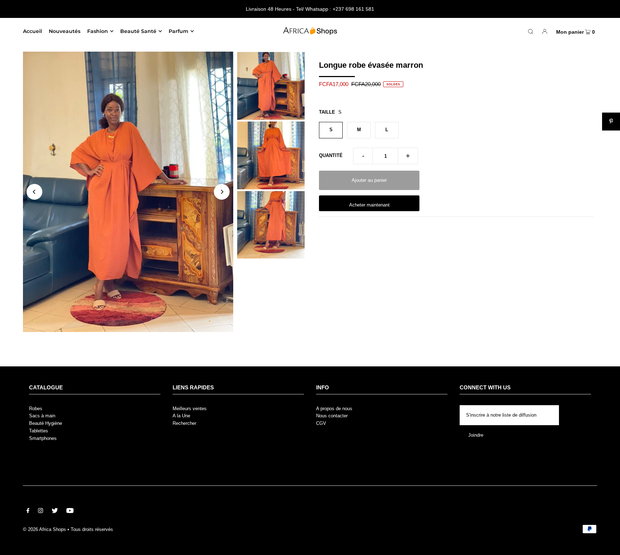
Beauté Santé (138, 31)
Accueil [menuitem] (32, 31)
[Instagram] (40, 512)
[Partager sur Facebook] (611, 86)
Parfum (178, 31)
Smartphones (43, 438)
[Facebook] (28, 512)
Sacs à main (42, 415)
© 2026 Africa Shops (44, 529)
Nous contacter (332, 415)
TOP (607, 544)
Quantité (331, 155)
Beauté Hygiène (45, 423)
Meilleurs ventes (190, 408)
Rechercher (184, 423)
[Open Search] (530, 31)
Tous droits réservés (92, 529)
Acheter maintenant (369, 205)
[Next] (222, 192)
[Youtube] (70, 512)
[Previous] (34, 192)
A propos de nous (334, 408)
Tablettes (38, 430)
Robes (35, 408)
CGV (321, 423)
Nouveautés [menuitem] (64, 31)
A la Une (181, 415)
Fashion (97, 31)
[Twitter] (55, 512)
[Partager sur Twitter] (611, 104)
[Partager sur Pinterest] (611, 122)
